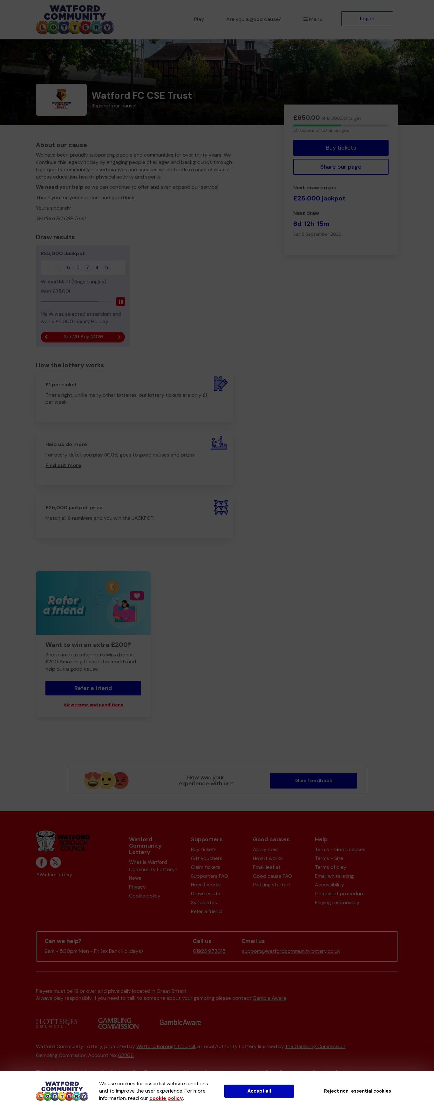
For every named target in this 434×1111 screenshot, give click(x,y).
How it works (206, 884)
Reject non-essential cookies (357, 1091)
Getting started (271, 884)
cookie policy (166, 1098)
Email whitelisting (334, 876)
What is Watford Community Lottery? (153, 866)
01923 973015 (209, 951)
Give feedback (313, 780)
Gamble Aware (269, 998)
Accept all (259, 1091)
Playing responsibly (337, 902)
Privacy (137, 887)
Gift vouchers (206, 858)
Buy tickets (341, 148)
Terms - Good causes (340, 849)
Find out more (63, 465)
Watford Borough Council (165, 1046)
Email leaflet (267, 867)
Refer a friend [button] (93, 688)
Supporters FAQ (209, 876)
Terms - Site (329, 858)
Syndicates (204, 902)
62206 (126, 1055)
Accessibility (329, 884)
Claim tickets (205, 867)
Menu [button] (316, 19)
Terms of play (330, 867)
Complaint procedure (340, 893)
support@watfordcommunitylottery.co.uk (291, 951)
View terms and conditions (93, 705)
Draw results (205, 893)
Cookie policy (144, 895)
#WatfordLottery (54, 874)
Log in (367, 18)
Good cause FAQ (272, 876)
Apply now (265, 849)
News (135, 878)
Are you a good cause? (253, 19)
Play (199, 19)
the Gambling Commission (315, 1046)
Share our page (341, 167)
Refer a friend (206, 911)
